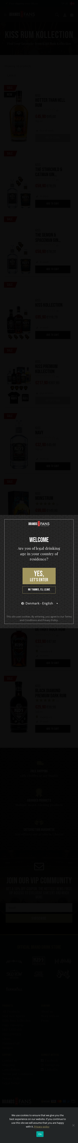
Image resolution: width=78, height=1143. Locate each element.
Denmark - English (39, 603)
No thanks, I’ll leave (39, 589)
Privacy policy (41, 1126)
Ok (40, 1134)
